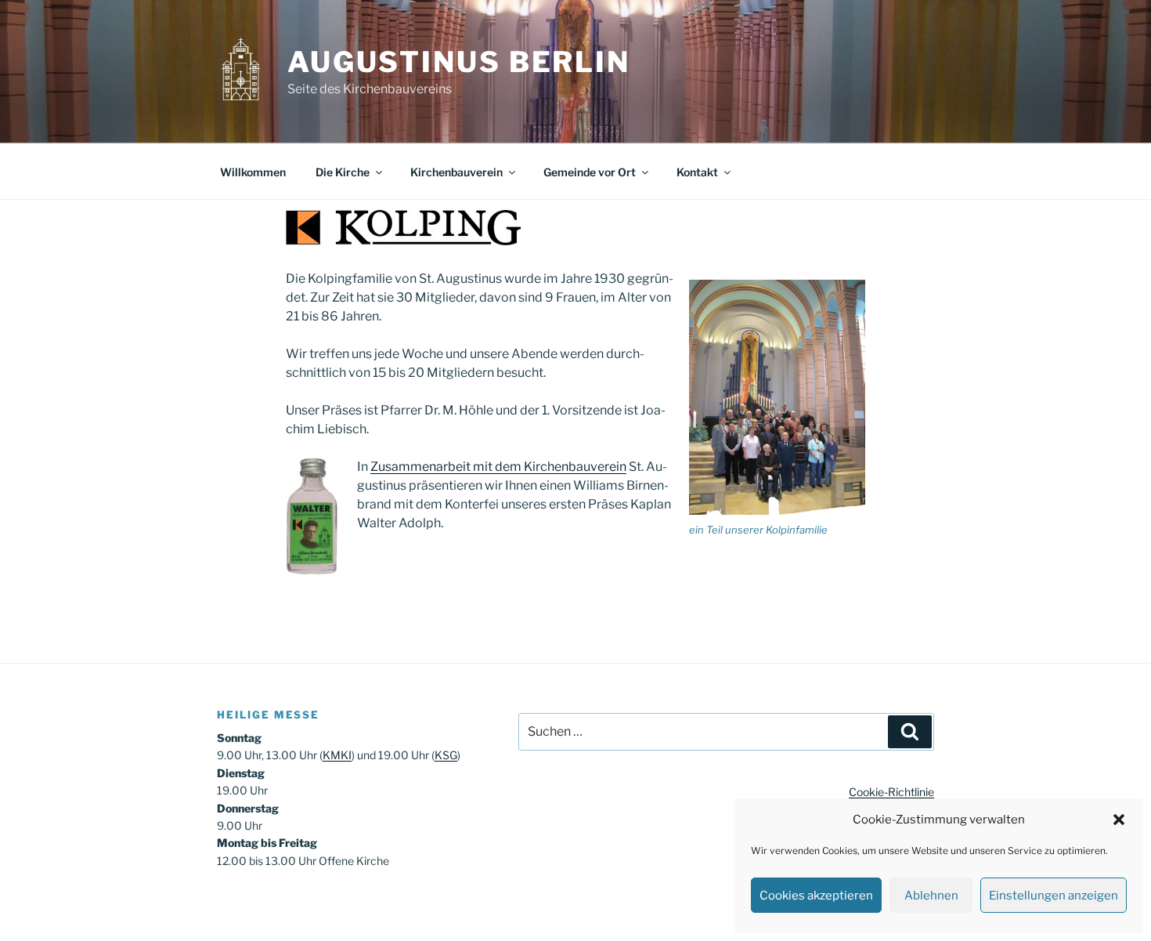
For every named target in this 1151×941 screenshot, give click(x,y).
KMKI (337, 755)
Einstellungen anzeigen (1053, 896)
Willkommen (253, 172)
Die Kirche (343, 172)
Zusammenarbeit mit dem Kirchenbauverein (498, 466)
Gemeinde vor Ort (589, 172)
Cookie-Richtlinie (891, 791)
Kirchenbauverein (456, 172)
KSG (446, 755)
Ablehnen (931, 896)
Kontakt (697, 172)
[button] (1119, 819)
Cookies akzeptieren (816, 896)
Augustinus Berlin (458, 62)
